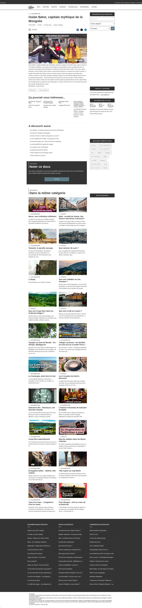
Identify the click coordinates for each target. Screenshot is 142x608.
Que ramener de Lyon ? (69, 248)
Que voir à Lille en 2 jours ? (70, 311)
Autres (94, 7)
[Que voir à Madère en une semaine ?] (73, 267)
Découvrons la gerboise (65, 569)
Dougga (93, 145)
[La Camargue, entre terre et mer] (43, 364)
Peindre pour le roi (95, 542)
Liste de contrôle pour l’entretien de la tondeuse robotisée (69, 550)
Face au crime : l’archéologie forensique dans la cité (101, 557)
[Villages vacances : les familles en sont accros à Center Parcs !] (73, 330)
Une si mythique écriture (97, 546)
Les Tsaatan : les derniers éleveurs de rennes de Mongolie (47, 130)
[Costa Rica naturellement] (43, 427)
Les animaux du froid (33, 580)
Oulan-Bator (44, 90)
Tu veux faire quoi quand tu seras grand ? (39, 569)
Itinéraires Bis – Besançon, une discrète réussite (42, 409)
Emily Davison (95, 168)
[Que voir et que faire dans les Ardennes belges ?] (43, 299)
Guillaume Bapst (104, 149)
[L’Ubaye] (43, 267)
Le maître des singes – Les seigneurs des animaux (39, 584)
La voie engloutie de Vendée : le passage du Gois (44, 138)
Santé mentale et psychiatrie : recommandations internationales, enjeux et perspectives (102, 531)
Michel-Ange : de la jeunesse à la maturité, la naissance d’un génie (102, 569)
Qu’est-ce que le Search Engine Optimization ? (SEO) (68, 580)
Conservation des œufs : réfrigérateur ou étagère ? (70, 561)
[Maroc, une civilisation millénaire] (43, 204)
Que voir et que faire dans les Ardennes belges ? (41, 312)
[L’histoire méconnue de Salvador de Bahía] (73, 395)
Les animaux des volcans (34, 553)
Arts (38, 7)
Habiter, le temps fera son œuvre (99, 561)
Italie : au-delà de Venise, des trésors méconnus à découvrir (71, 217)
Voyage (60, 25)
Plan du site (44, 604)
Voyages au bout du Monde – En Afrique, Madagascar (42, 343)
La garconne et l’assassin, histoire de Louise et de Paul (100, 580)
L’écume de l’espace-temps (98, 538)
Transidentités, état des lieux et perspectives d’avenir (99, 550)
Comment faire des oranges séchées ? (70, 530)
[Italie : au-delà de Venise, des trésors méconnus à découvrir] (73, 204)
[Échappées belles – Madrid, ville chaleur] (43, 459)
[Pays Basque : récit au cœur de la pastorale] (73, 490)
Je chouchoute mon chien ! (35, 549)
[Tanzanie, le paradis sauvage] (43, 236)
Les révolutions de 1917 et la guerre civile (102, 553)
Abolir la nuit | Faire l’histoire (35, 530)
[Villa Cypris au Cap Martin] (73, 459)
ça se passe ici (105, 94)
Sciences (62, 7)
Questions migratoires (96, 576)
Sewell (105, 156)
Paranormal (84, 7)
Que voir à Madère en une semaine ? (69, 584)
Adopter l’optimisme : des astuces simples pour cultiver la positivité (71, 534)
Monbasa (103, 160)
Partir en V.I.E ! (94, 534)
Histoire (46, 7)
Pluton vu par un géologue (97, 572)
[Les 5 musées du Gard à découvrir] (73, 364)
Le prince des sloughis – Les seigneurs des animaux (38, 577)
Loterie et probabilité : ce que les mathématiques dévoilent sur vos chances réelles (71, 565)
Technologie (73, 7)
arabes (105, 168)
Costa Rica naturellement (39, 439)
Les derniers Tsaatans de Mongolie (40, 133)
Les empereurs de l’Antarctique (39, 147)
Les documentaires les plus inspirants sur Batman (39, 573)
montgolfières (96, 164)
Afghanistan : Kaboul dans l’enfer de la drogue (38, 546)
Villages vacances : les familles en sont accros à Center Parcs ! (72, 343)
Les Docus (37, 604)
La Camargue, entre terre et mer (42, 376)
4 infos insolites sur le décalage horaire (41, 152)
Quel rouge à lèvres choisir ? (67, 553)
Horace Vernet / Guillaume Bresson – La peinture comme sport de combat (101, 584)
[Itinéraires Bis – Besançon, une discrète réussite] (43, 395)
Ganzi (105, 164)
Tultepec (94, 160)
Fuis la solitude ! (32, 561)
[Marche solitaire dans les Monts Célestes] (73, 427)
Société (54, 7)
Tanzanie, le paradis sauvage (41, 248)
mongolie (33, 90)
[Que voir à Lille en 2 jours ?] (73, 299)
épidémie (107, 152)
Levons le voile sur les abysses (99, 565)
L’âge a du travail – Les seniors (36, 557)
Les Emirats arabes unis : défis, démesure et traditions (45, 141)
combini (99, 152)
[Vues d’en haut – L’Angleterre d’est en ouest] (43, 490)
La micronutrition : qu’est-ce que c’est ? (70, 576)
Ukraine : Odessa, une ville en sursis (38, 538)
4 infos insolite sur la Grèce (38, 155)
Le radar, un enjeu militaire (35, 534)
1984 (92, 152)
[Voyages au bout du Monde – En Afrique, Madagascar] (43, 330)
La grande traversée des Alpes (39, 150)
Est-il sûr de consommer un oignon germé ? (71, 557)
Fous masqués (95, 156)
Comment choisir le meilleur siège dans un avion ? (44, 136)
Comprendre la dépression (66, 542)
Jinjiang (93, 149)
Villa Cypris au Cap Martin (70, 471)
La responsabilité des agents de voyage (41, 144)
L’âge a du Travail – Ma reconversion (38, 565)
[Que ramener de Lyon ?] (73, 236)
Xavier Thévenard (104, 145)
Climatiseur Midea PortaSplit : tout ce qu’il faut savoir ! (71, 573)
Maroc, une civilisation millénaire (42, 216)
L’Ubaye (32, 279)
